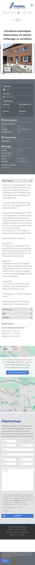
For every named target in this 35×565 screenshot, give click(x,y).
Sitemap (21, 535)
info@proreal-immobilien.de (11, 336)
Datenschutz (14, 535)
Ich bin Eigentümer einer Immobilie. (12, 507)
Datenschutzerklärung (16, 495)
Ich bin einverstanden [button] (17, 372)
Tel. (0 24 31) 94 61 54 (10, 12)
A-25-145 (6, 107)
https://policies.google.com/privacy (17, 367)
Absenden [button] (17, 516)
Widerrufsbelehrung (21, 532)
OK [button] (5, 561)
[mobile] (32, 5)
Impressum (9, 532)
